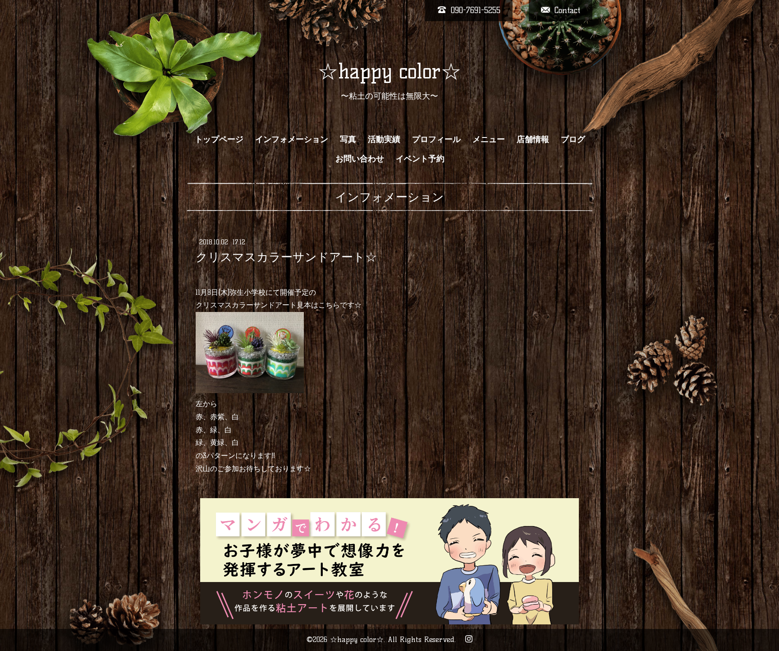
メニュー (488, 139)
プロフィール (436, 139)
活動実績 (384, 139)
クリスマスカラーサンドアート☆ (286, 257)
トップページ (219, 139)
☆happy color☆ (389, 71)
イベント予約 (420, 159)
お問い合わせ (359, 159)
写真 (348, 139)
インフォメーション (291, 139)
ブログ (573, 139)
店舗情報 (533, 139)
